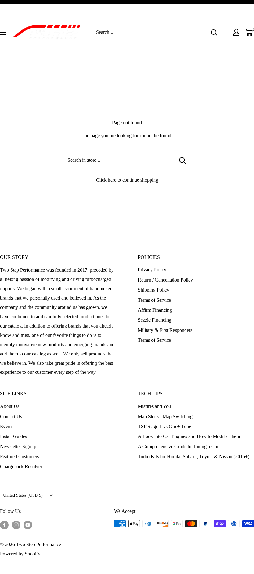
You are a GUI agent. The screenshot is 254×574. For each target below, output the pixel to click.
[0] (249, 32)
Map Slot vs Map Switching (165, 416)
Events (6, 426)
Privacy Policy (152, 269)
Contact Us (11, 416)
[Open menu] (3, 32)
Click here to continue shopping (127, 180)
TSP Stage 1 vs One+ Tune (164, 426)
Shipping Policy (153, 289)
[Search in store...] (182, 160)
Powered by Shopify (20, 553)
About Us (9, 406)
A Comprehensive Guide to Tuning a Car (178, 446)
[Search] (214, 32)
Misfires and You (154, 406)
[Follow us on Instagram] (16, 524)
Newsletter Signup (18, 446)
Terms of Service (154, 300)
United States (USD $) (23, 495)
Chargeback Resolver (21, 466)
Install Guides (13, 436)
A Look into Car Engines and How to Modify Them (189, 436)
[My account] (236, 32)
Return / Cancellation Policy (165, 279)
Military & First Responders (165, 330)
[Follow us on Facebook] (4, 524)
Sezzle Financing (154, 320)
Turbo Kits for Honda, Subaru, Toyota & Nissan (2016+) (193, 456)
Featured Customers (19, 456)
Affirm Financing (155, 310)
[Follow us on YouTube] (28, 524)
